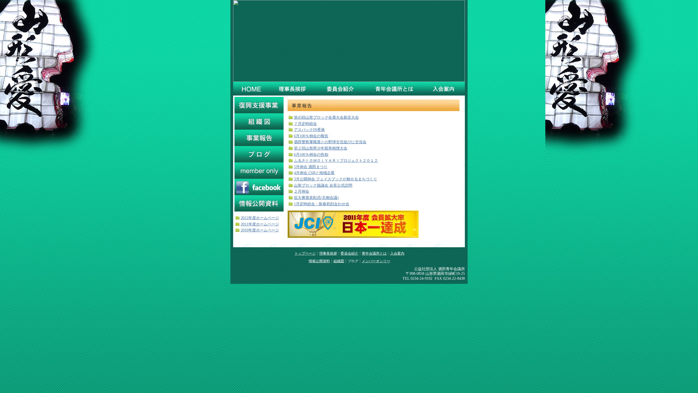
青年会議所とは (394, 89)
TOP (251, 89)
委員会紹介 (341, 89)
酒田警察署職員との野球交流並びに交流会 (330, 142)
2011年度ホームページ (260, 224)
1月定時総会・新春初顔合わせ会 (321, 204)
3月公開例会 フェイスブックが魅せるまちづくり (335, 179)
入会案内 (443, 89)
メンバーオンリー (259, 170)
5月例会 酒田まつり (310, 167)
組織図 (259, 121)
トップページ (305, 253)
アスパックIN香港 (309, 129)
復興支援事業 (259, 105)
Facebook (259, 187)
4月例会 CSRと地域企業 (314, 173)
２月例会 (301, 191)
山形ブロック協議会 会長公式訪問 (323, 185)
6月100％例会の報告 (311, 136)
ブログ (259, 154)
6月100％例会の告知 (311, 154)
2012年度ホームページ (260, 218)
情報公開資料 (259, 203)
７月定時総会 (305, 123)
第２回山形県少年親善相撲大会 (320, 148)
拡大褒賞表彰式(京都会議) (316, 197)
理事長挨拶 (292, 89)
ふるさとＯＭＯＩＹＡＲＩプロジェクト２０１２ (336, 160)
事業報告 (259, 138)
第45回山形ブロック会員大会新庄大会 (326, 117)
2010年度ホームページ (260, 230)
